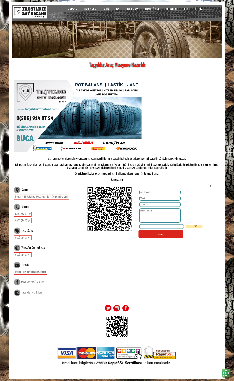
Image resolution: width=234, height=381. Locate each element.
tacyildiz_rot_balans (31, 292)
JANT (118, 9)
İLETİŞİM (198, 9)
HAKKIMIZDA (90, 9)
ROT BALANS (132, 9)
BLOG (186, 9)
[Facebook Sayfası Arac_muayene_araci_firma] (125, 311)
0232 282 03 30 (23, 214)
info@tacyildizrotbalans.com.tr (30, 272)
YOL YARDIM (171, 9)
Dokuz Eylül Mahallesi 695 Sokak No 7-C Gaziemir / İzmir (41, 197)
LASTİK (106, 9)
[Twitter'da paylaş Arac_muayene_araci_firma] (108, 311)
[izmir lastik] (30, 12)
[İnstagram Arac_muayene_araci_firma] (117, 311)
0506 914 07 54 (23, 220)
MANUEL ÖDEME (152, 9)
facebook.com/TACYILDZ (32, 282)
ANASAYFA (73, 9)
